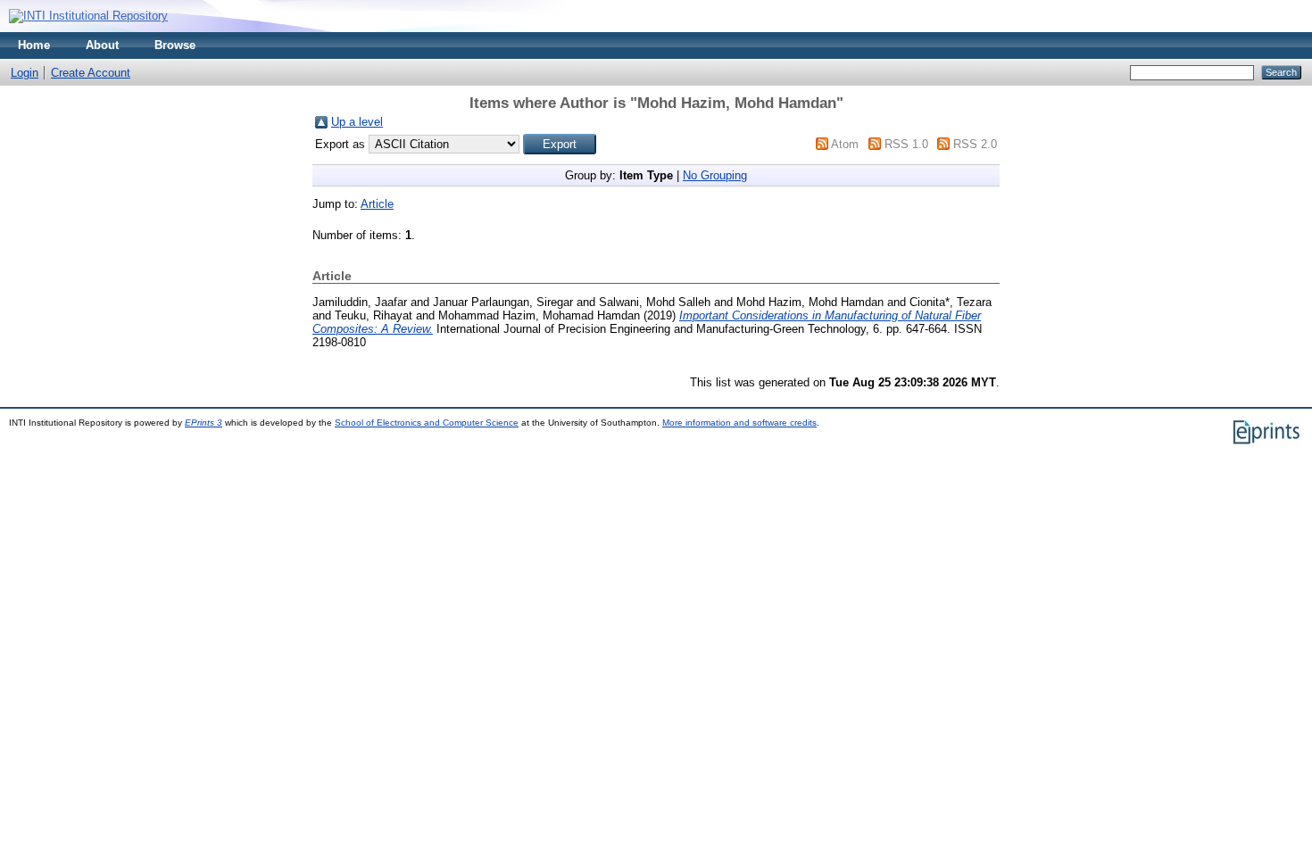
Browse (174, 45)
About (102, 45)
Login (24, 72)
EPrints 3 (203, 422)
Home (34, 45)
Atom (845, 144)
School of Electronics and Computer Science (427, 422)
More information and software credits (739, 422)
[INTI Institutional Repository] (88, 15)
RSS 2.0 (975, 144)
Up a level (357, 122)
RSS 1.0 (906, 144)
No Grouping (715, 175)
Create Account (90, 72)
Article (377, 204)
